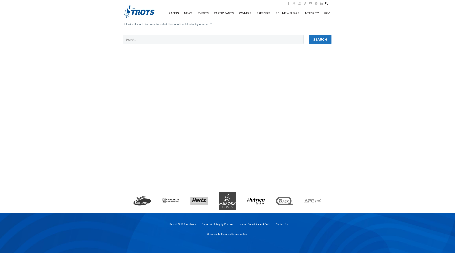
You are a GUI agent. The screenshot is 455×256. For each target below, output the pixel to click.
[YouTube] (310, 3)
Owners (245, 13)
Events (203, 13)
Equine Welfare (287, 13)
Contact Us (282, 224)
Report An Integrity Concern (218, 224)
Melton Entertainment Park (255, 224)
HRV (327, 13)
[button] (326, 3)
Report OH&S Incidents (183, 224)
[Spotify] (316, 3)
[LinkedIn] (321, 3)
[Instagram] (299, 3)
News (188, 13)
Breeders (264, 13)
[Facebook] (288, 3)
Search (320, 39)
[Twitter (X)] (294, 3)
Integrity (311, 13)
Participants (224, 13)
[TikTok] (305, 3)
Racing (174, 13)
